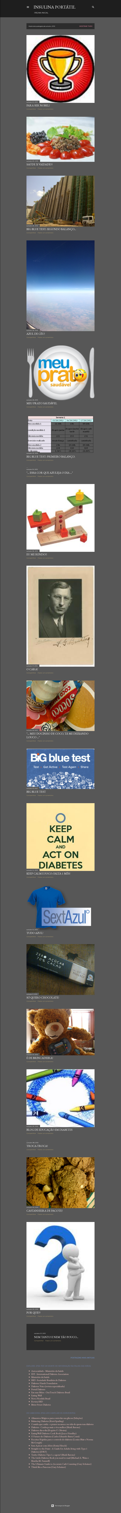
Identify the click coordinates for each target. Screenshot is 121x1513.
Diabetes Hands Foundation (44, 1383)
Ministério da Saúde (40, 1377)
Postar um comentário (45, 109)
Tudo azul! (34, 933)
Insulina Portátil (54, 7)
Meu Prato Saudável (41, 403)
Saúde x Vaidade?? (39, 164)
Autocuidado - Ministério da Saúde (47, 1370)
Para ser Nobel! (38, 105)
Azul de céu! (35, 334)
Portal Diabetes (38, 1389)
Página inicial (41, 13)
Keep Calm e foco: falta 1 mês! (48, 873)
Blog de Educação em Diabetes (49, 1129)
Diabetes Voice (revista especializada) (48, 1386)
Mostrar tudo (85, 26)
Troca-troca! (37, 1146)
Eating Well (36, 1395)
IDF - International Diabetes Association (50, 1374)
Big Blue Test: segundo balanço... (51, 229)
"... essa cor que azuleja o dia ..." (49, 472)
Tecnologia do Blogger (62, 1506)
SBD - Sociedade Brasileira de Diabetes (48, 1380)
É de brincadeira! (39, 1058)
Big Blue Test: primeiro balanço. (50, 456)
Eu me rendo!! (36, 554)
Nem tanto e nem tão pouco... (56, 1337)
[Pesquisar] (93, 6)
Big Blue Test (36, 792)
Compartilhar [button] (31, 109)
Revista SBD (37, 1401)
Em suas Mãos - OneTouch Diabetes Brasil (50, 1392)
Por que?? (33, 1312)
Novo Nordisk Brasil (40, 1398)
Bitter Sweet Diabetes (41, 1404)
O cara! (32, 669)
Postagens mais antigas (83, 1358)
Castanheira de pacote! (44, 1210)
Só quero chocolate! (42, 997)
